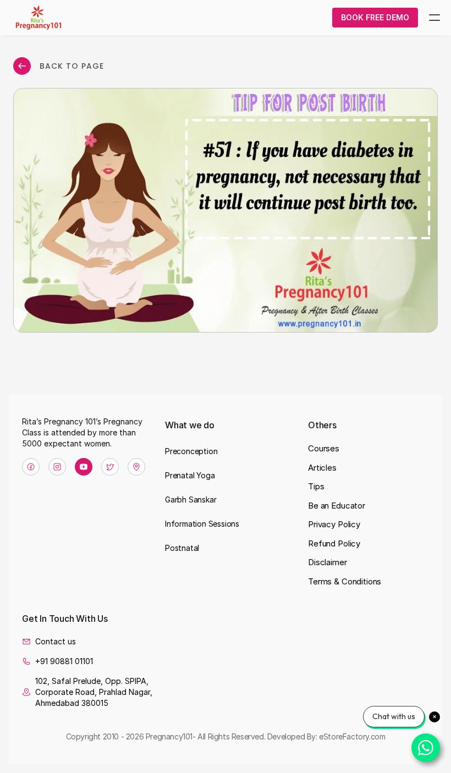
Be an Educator (336, 505)
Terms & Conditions (344, 581)
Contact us (55, 641)
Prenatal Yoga (190, 475)
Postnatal (182, 548)
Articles (322, 467)
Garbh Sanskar (190, 499)
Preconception (191, 451)
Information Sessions (202, 523)
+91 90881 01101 (64, 661)
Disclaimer (327, 562)
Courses (323, 448)
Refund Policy (334, 543)
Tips (316, 486)
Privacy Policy (334, 524)
